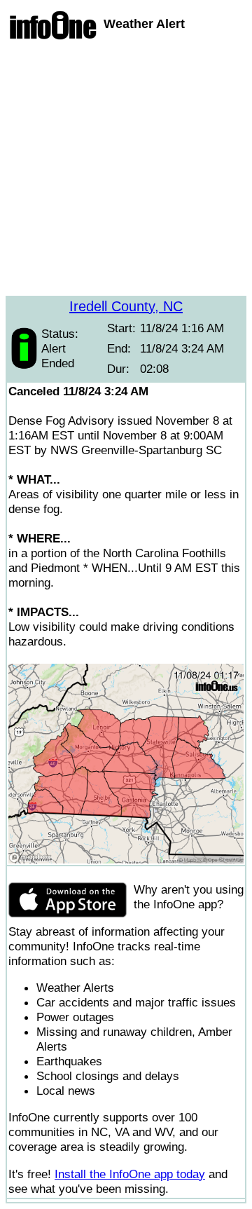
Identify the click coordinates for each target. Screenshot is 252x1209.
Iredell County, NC (126, 306)
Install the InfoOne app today (130, 1174)
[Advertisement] (126, 169)
